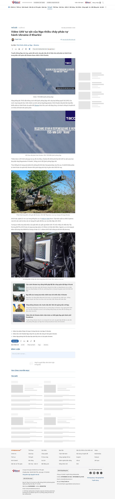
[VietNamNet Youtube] (94, 473)
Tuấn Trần (18, 39)
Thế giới (49, 7)
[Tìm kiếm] (103, 2)
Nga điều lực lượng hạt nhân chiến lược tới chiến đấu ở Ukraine (46, 294)
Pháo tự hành (31, 345)
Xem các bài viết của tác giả (68, 39)
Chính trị (13, 7)
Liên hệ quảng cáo (63, 470)
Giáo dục (44, 7)
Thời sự (18, 7)
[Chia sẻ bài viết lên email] (19, 49)
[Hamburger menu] (106, 7)
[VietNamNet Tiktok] (98, 473)
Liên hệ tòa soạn (27, 478)
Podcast (97, 457)
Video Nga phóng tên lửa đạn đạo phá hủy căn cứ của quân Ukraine (32, 336)
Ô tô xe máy (45, 457)
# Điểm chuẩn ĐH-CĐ (53, 2)
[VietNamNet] (9, 7)
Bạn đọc (61, 450)
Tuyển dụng (95, 480)
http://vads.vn (65, 481)
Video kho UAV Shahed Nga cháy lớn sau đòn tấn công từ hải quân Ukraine (35, 334)
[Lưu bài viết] (26, 49)
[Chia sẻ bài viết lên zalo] (16, 49)
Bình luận (15, 341)
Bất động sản (95, 7)
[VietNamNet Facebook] (90, 473)
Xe (90, 7)
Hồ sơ (78, 460)
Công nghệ (85, 7)
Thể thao (55, 7)
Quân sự (22, 27)
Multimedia (98, 453)
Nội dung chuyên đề (82, 453)
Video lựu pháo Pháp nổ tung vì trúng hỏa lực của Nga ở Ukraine (32, 331)
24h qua (97, 460)
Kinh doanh (25, 7)
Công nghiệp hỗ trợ (64, 457)
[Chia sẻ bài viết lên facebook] (12, 49)
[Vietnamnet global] (88, 3)
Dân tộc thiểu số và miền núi (84, 450)
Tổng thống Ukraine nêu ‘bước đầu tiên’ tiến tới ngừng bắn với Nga (47, 305)
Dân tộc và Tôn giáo (35, 7)
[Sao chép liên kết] (22, 49)
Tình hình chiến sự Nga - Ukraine (28, 45)
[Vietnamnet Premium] (16, 451)
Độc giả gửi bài (100, 477)
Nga (39, 345)
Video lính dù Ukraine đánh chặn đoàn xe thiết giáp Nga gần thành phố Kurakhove (48, 316)
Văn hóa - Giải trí (64, 7)
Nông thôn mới (63, 464)
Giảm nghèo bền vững (65, 460)
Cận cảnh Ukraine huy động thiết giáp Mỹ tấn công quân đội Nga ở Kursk (49, 284)
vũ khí (22, 345)
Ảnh (77, 464)
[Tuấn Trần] (12, 39)
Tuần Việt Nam (79, 2)
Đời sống (72, 7)
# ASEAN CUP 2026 (39, 2)
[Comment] (29, 49)
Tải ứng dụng (90, 477)
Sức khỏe (78, 7)
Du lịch (102, 7)
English (78, 457)
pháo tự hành (46, 218)
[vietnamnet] (16, 4)
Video (96, 450)
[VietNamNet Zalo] (101, 473)
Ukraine (36, 105)
